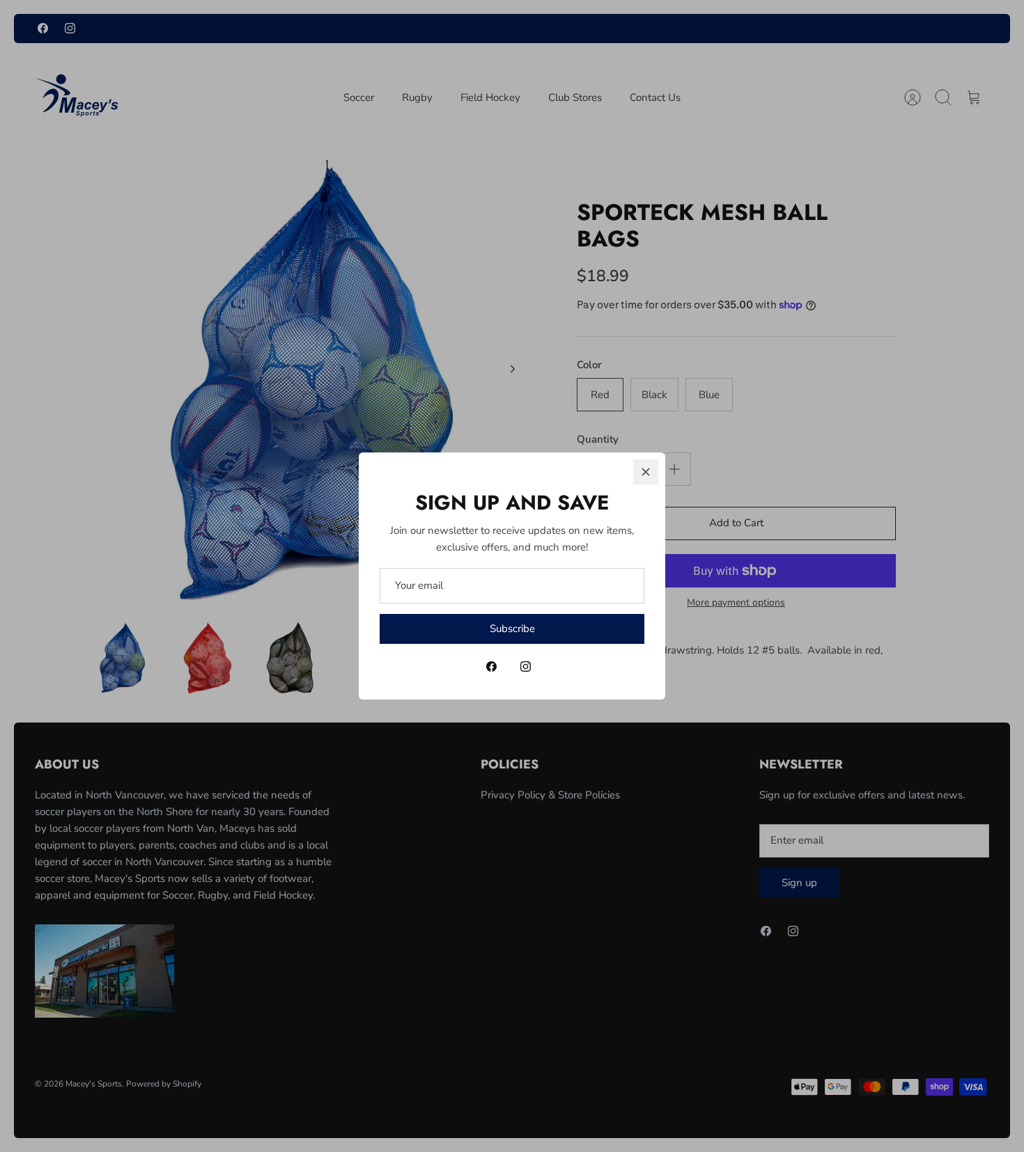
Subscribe (512, 629)
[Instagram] (525, 666)
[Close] (645, 471)
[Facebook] (491, 666)
